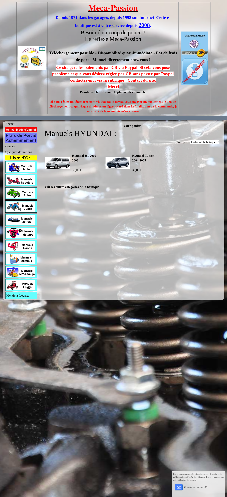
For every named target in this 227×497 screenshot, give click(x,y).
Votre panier (132, 125)
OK (179, 487)
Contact (10, 146)
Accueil (10, 124)
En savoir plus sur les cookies (196, 487)
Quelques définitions (18, 152)
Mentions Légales (17, 295)
